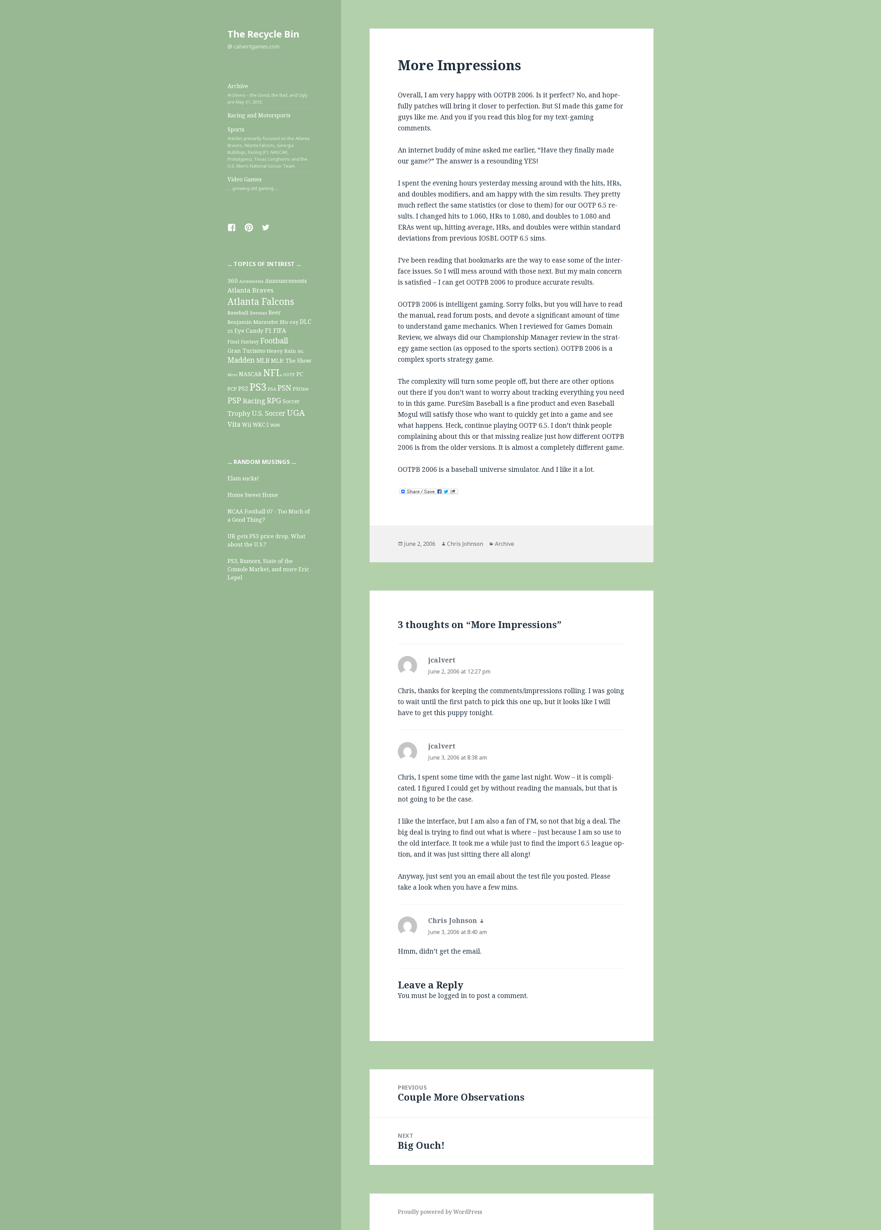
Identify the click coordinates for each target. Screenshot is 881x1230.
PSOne (301, 388)
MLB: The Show (291, 360)
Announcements (286, 281)
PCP (232, 388)
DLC (305, 321)
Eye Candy (249, 331)
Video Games (252, 183)
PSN (284, 388)
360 (232, 281)
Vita (234, 424)
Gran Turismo (246, 350)
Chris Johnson (465, 544)
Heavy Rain (281, 350)
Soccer (291, 401)
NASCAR (250, 374)
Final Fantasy (243, 341)
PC (299, 374)
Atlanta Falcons (260, 301)
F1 (268, 330)
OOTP (289, 375)
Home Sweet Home (252, 495)
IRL (300, 351)
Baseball (237, 312)
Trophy (239, 413)
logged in (452, 995)
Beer (274, 312)
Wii (246, 424)
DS (230, 331)
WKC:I (261, 424)
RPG (274, 400)
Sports (268, 147)
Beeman (258, 313)
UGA (296, 412)
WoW (275, 425)
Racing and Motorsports (258, 115)
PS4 (272, 389)
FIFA (279, 331)
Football (274, 341)
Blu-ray (289, 321)
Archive (267, 93)
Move (232, 374)
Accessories (251, 281)
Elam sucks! (243, 478)
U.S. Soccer (268, 413)
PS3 (258, 387)
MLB (262, 360)
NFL (272, 372)
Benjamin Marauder (252, 321)
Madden (241, 360)
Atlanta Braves (250, 290)
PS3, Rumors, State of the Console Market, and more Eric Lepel (268, 569)
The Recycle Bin (263, 34)
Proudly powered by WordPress (440, 1212)
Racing (254, 400)
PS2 (243, 388)
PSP (234, 400)
